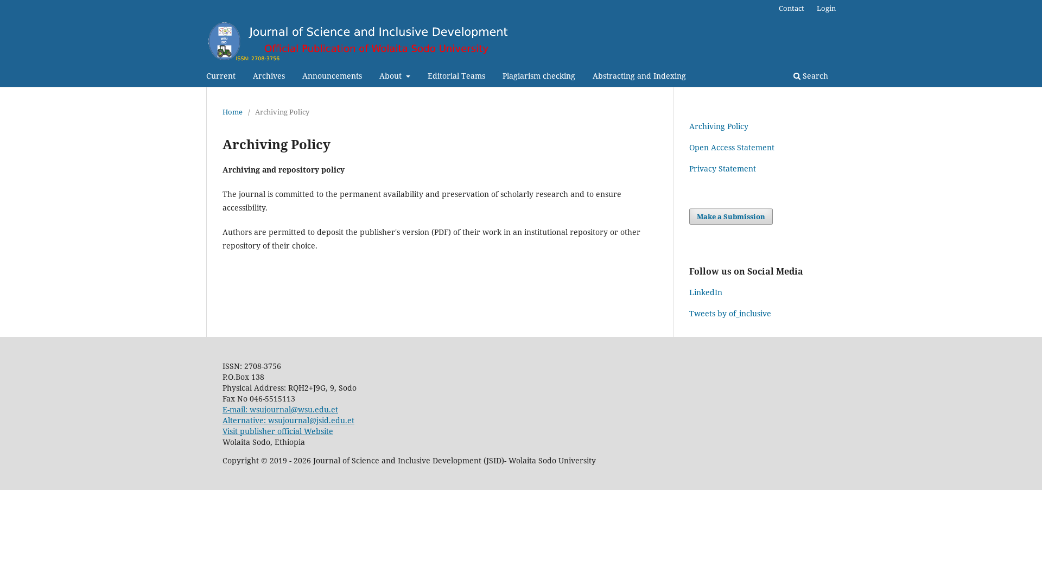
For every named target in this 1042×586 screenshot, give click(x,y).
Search (814, 76)
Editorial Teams (456, 76)
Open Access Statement (731, 147)
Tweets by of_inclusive (730, 313)
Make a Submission (731, 216)
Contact (791, 8)
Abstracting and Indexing (639, 76)
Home (233, 112)
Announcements (332, 76)
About (391, 76)
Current (221, 76)
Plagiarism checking (539, 76)
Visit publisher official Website (278, 431)
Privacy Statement (722, 168)
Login (826, 8)
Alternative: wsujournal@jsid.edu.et (288, 420)
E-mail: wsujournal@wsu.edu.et (280, 409)
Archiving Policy (718, 126)
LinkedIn (705, 292)
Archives (269, 76)
